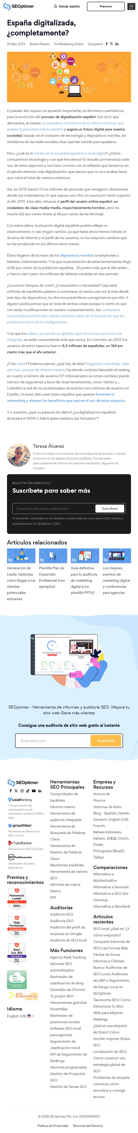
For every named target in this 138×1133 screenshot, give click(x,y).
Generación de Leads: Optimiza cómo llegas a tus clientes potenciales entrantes (21, 583)
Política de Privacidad (53, 1126)
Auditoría (105, 740)
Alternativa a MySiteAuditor (105, 877)
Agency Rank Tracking (68, 957)
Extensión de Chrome (67, 989)
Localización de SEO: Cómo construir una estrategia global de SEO (110, 1061)
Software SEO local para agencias (65, 1031)
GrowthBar (59, 1009)
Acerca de (101, 794)
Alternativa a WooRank (111, 906)
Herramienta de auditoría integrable (66, 816)
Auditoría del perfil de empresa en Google (67, 930)
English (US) (118, 819)
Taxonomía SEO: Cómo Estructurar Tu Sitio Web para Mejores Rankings (112, 1010)
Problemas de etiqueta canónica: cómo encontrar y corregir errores (111, 1087)
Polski (98, 844)
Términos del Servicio (88, 1126)
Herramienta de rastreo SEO (69, 874)
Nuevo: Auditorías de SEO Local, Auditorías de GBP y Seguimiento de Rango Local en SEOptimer (111, 980)
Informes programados (68, 1067)
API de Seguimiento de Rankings (68, 1057)
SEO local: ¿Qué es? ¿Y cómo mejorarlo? (111, 931)
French (98, 825)
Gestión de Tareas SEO (68, 1086)
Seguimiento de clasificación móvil (65, 1044)
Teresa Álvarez (39, 44)
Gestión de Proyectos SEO (67, 1077)
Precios (99, 800)
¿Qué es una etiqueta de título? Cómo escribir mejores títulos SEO (111, 1035)
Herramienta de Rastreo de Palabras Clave (66, 852)
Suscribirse (110, 508)
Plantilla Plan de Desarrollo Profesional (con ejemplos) (52, 577)
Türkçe (98, 857)
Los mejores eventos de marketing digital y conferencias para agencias (116, 580)
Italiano (99, 838)
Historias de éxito (107, 807)
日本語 (111, 838)
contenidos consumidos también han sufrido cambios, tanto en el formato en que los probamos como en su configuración (66, 315)
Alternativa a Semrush (110, 887)
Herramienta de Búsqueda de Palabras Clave (68, 833)
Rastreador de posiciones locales (65, 1018)
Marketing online (71, 44)
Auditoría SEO (61, 914)
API (53, 897)
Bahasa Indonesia (107, 832)
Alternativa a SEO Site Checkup (110, 896)
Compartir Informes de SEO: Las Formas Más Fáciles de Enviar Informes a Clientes (111, 951)
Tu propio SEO (61, 996)
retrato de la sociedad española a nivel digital (70, 153)
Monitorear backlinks (67, 865)
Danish (123, 813)
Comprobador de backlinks (64, 797)
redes (21, 363)
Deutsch (100, 819)
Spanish (110, 813)
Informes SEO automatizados (62, 967)
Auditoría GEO (62, 920)
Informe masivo (62, 807)
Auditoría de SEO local (68, 940)
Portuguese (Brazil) (108, 851)
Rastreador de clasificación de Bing (66, 979)
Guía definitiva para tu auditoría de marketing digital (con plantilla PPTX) (84, 580)
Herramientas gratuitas (68, 1002)
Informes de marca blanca (65, 887)
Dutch (123, 838)
